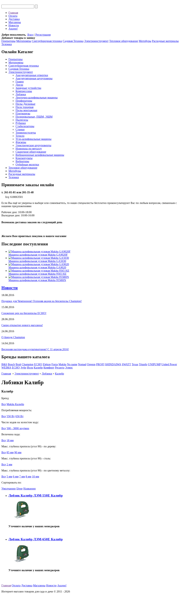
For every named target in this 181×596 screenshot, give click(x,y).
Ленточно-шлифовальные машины (37, 97)
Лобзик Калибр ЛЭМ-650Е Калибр (35, 539)
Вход (30, 34)
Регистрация (43, 34)
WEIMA (6, 367)
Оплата (12, 15)
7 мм (22, 476)
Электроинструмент (96, 41)
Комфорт (48, 367)
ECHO (38, 364)
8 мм (28, 476)
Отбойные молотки (27, 164)
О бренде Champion (13, 337)
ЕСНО (16, 367)
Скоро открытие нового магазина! (22, 325)
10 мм (35, 476)
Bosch (11, 364)
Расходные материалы (165, 41)
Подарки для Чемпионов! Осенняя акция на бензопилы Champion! (41, 301)
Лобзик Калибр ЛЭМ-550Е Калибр (35, 495)
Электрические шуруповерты (33, 145)
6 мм (16, 476)
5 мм (9, 476)
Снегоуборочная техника (47, 41)
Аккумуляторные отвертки (32, 75)
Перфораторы (24, 100)
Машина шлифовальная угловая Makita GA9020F (38, 254)
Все (3, 404)
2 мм (9, 464)
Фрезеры (21, 142)
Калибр (38, 367)
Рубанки (21, 123)
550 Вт (11, 416)
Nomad (82, 364)
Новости (13, 25)
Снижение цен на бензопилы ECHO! (23, 313)
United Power (169, 364)
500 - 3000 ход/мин (18, 428)
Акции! (13, 28)
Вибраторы (22, 161)
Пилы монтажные (26, 110)
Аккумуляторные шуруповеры (34, 78)
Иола (30, 367)
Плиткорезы (23, 113)
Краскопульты (24, 158)
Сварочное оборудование (31, 151)
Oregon (91, 364)
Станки (20, 129)
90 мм (17, 452)
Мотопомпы (23, 41)
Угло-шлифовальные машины (33, 138)
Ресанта (59, 367)
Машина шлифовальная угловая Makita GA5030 (37, 261)
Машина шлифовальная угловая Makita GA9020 (37, 267)
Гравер (20, 81)
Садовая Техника (73, 41)
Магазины (14, 22)
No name (72, 364)
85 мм (10, 452)
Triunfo (143, 364)
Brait (18, 364)
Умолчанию (8, 488)
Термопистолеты (26, 132)
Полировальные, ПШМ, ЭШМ (34, 116)
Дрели (19, 84)
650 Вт (19, 416)
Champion (27, 364)
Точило (20, 135)
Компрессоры (24, 91)
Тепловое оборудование (123, 41)
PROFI (100, 364)
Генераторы (8, 41)
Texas (135, 364)
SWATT (126, 364)
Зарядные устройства (28, 87)
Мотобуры (145, 41)
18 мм (10, 440)
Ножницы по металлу (29, 148)
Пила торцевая (24, 107)
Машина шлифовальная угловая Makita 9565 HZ (37, 273)
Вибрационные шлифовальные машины (40, 154)
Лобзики (21, 94)
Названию (29, 488)
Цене (19, 488)
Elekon (47, 364)
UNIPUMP (154, 364)
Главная (13, 12)
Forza (54, 364)
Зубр (23, 367)
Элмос (69, 367)
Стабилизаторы (25, 126)
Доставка (14, 19)
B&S (4, 364)
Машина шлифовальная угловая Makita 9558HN (37, 280)
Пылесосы (22, 119)
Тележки (6, 44)
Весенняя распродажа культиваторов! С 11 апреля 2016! (35, 349)
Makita (62, 364)
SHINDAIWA (113, 364)
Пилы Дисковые (25, 103)
